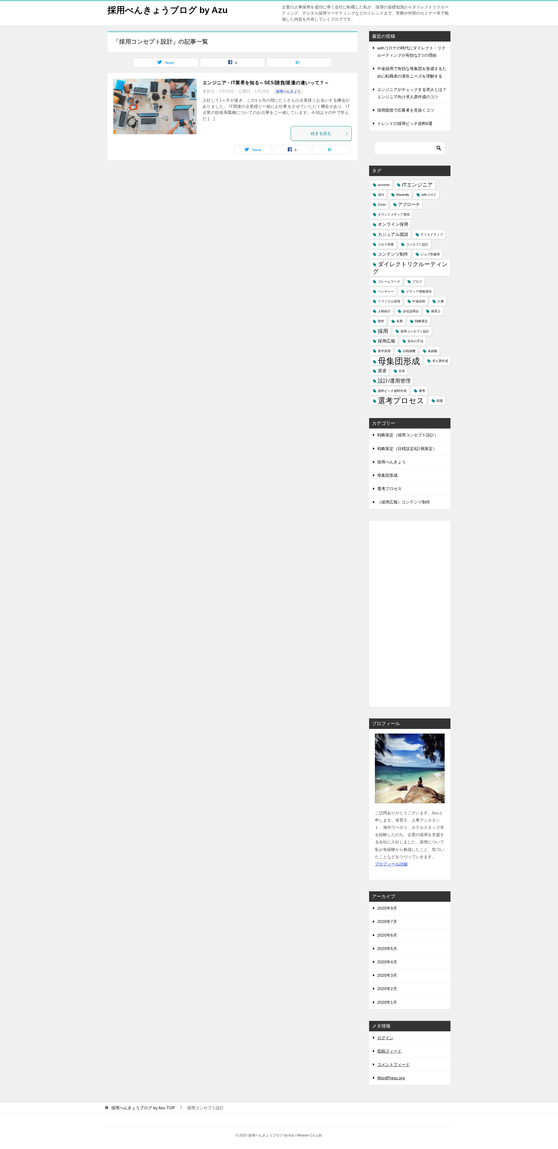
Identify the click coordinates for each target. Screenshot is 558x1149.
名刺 (399, 321)
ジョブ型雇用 (430, 254)
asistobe (384, 185)
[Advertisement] (410, 614)
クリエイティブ (432, 234)
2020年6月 (387, 935)
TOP (143, 1107)
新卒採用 (384, 351)
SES (381, 194)
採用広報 (386, 341)
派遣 (382, 370)
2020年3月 (387, 975)
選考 (422, 390)
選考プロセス (401, 401)
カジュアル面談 (393, 234)
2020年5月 (387, 948)
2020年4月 (387, 962)
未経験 (432, 351)
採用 (383, 331)
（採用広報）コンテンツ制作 (403, 502)
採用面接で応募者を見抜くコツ (405, 110)
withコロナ (429, 194)
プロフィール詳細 (391, 864)
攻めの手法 (415, 341)
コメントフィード (393, 1064)
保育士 (436, 311)
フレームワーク (389, 281)
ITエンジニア (417, 185)
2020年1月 (387, 1002)
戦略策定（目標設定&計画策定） (407, 448)
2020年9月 (387, 908)
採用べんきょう (288, 91)
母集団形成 (399, 361)
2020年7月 (387, 921)
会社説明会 (411, 311)
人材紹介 (384, 311)
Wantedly (402, 194)
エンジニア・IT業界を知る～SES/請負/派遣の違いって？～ (266, 82)
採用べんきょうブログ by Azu (168, 10)
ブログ (417, 281)
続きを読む (321, 133)
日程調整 (409, 351)
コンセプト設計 (417, 244)
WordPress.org (391, 1077)
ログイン (385, 1037)
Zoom (382, 204)
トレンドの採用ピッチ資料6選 (404, 123)
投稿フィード (389, 1051)
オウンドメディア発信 (394, 214)
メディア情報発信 (419, 291)
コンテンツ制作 (393, 254)
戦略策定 (421, 321)
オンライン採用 (393, 224)
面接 (440, 400)
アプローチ (409, 204)
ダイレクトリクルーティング (410, 268)
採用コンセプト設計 (414, 331)
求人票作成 (440, 361)
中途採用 (418, 301)
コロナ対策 (386, 244)
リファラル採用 (389, 301)
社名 (402, 370)
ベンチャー (386, 291)
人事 (440, 301)
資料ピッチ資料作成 (392, 390)
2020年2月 (387, 988)
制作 (381, 321)
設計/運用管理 (394, 381)
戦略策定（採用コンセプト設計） (407, 435)
